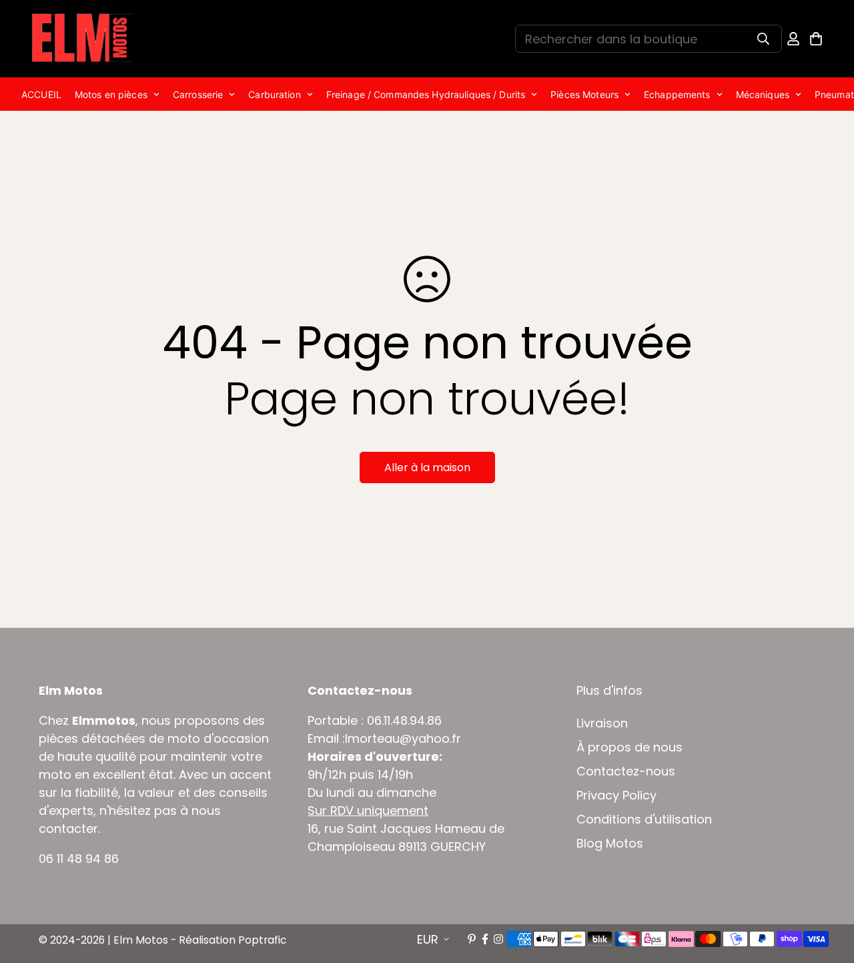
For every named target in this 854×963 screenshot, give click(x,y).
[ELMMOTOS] (82, 38)
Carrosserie (198, 94)
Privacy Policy (616, 795)
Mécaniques (762, 94)
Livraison (602, 723)
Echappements (677, 94)
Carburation (274, 94)
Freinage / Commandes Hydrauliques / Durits (425, 94)
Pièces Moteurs (584, 94)
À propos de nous (629, 747)
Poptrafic (262, 940)
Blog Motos (609, 844)
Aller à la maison (427, 467)
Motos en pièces (111, 94)
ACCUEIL (41, 94)
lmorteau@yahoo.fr (403, 738)
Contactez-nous (625, 771)
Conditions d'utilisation (644, 820)
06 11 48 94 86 (79, 858)
